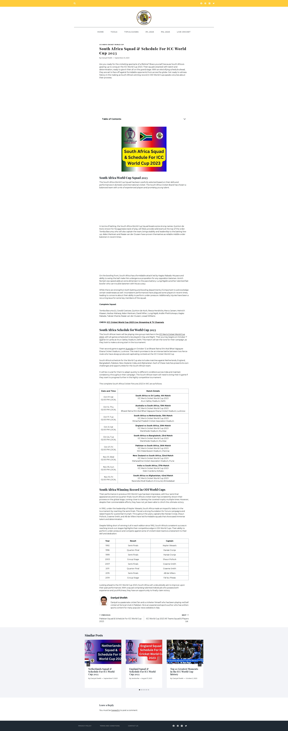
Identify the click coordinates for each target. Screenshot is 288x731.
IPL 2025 (149, 32)
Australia (129, 349)
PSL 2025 (165, 32)
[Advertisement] (144, 98)
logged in (115, 710)
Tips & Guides (131, 32)
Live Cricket (184, 32)
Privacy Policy (84, 726)
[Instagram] (209, 3)
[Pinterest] (205, 3)
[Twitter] (213, 3)
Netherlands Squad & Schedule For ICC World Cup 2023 (101, 671)
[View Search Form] (75, 3)
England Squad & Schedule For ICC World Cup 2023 (142, 671)
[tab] (139, 689)
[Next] (199, 663)
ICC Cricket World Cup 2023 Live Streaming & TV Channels (135, 322)
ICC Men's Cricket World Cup (111, 44)
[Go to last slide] (88, 663)
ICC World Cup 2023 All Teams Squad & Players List (167, 618)
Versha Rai (135, 678)
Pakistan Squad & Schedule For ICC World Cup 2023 (120, 618)
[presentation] (103, 652)
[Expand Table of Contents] (184, 119)
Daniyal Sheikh (107, 58)
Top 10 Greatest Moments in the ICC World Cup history (184, 671)
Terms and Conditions (110, 726)
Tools (114, 32)
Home (100, 32)
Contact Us (133, 726)
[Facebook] (201, 3)
